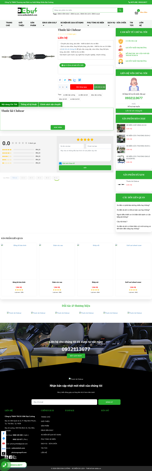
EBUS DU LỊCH (85, 14)
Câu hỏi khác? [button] (122, 222)
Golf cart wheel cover (96, 282)
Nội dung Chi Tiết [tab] (9, 104)
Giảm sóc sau (20, 282)
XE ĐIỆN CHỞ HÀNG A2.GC (136, 125)
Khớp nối (58, 282)
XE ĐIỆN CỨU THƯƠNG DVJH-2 (138, 135)
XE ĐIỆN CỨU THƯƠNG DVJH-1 (138, 146)
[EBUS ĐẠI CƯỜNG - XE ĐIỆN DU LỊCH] (27, 12)
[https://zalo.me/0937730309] (15, 457)
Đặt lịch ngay (76, 356)
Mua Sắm (143, 12)
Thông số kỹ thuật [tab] (29, 104)
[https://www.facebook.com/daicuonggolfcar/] (11, 457)
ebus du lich (63, 99)
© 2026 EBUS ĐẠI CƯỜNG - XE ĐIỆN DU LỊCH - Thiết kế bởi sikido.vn (76, 468)
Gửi (85, 168)
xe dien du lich (75, 99)
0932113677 (134, 98)
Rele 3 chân (134, 282)
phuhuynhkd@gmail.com (19, 444)
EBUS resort (96, 14)
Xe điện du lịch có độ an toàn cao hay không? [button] (133, 210)
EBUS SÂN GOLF (64, 14)
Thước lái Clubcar (132, 181)
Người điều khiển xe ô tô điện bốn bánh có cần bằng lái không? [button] (134, 216)
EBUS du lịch (75, 14)
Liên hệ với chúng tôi (69, 49)
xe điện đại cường (69, 95)
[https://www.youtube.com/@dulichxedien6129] (7, 457)
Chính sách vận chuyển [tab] (50, 104)
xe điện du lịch (83, 95)
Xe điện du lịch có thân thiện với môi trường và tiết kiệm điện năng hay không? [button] (134, 227)
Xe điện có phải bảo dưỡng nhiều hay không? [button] (133, 205)
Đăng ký (109, 402)
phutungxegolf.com (18, 452)
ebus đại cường (96, 95)
